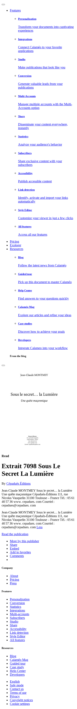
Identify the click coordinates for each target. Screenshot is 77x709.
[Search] (3, 365)
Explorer (15, 245)
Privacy (15, 696)
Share (13, 625)
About (14, 576)
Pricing (14, 241)
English (15, 681)
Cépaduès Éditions (18, 483)
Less (40, 527)
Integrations (17, 610)
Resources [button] (16, 249)
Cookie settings (20, 704)
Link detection (19, 632)
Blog (13, 656)
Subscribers (17, 618)
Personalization (20, 599)
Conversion (17, 603)
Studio (14, 621)
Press (13, 583)
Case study (17, 667)
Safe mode (17, 685)
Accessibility (18, 629)
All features (17, 640)
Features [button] (15, 10)
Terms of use (18, 692)
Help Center (18, 671)
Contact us (17, 689)
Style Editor (17, 636)
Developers (17, 674)
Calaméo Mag (19, 660)
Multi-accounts (19, 614)
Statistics (15, 606)
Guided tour (17, 663)
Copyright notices (21, 700)
